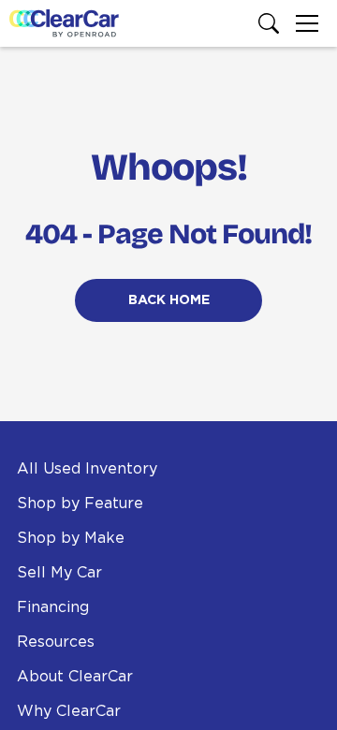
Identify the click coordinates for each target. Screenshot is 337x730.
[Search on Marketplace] (272, 23)
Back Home (169, 300)
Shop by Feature (80, 503)
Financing (53, 607)
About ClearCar (75, 676)
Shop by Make (71, 538)
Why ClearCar (69, 711)
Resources (56, 642)
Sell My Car (59, 572)
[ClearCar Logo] (64, 23)
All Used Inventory (87, 468)
